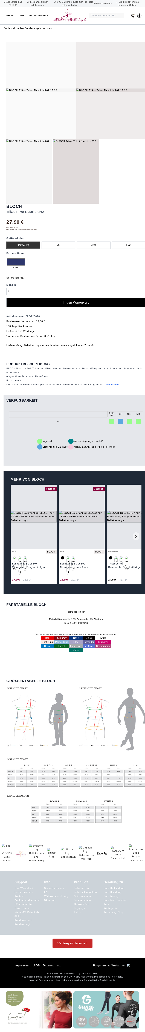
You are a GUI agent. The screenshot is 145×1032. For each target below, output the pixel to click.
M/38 (94, 245)
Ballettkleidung (112, 892)
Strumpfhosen (82, 900)
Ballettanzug (81, 888)
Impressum (22, 965)
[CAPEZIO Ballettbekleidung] (86, 853)
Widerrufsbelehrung (56, 896)
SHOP (9, 15)
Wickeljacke (111, 908)
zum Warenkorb (23, 888)
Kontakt (19, 896)
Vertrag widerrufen (72, 943)
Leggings (79, 908)
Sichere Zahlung (54, 888)
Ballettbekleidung (114, 888)
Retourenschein (24, 892)
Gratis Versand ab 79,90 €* (13, 3)
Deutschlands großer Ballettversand (37, 3)
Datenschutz (52, 965)
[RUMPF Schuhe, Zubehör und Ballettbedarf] (52, 853)
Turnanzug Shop (114, 912)
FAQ (47, 892)
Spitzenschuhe (83, 896)
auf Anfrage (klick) (93, 446)
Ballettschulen (38, 15)
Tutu (106, 904)
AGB (36, 965)
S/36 (58, 245)
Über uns (49, 900)
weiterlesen (113, 384)
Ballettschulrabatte (103, 3)
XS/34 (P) (23, 245)
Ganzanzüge (81, 904)
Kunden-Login (22, 924)
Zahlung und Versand (27, 900)
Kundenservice (23, 920)
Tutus (77, 912)
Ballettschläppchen (85, 892)
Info (21, 15)
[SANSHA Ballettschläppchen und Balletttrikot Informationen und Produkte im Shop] (102, 853)
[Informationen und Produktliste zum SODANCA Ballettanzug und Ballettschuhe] (36, 853)
